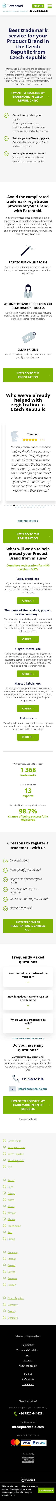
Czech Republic (16, 1153)
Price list (28, 1360)
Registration (28, 1344)
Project (11, 1265)
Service (11, 1271)
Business (12, 1278)
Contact (28, 1374)
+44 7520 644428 (38, 11)
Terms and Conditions (28, 1350)
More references (27, 521)
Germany (13, 1304)
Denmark (13, 1317)
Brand (11, 1180)
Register (38, 6)
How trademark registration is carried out (28, 925)
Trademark (28, 1384)
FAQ (28, 1355)
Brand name (14, 1225)
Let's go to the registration (28, 375)
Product (12, 1284)
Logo (10, 1186)
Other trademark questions (27, 1038)
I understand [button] (46, 1490)
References (28, 1379)
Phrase (11, 1219)
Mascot (12, 1212)
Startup (12, 1258)
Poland (11, 1311)
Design (11, 1193)
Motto (11, 1206)
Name (11, 1199)
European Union (16, 1147)
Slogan (11, 1238)
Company (13, 1252)
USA (10, 1166)
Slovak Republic (16, 1160)
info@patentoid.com (32, 1089)
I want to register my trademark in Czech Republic (28, 1105)
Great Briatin (14, 1140)
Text (10, 1232)
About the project (28, 1365)
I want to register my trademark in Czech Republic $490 (28, 96)
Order (26, 600)
